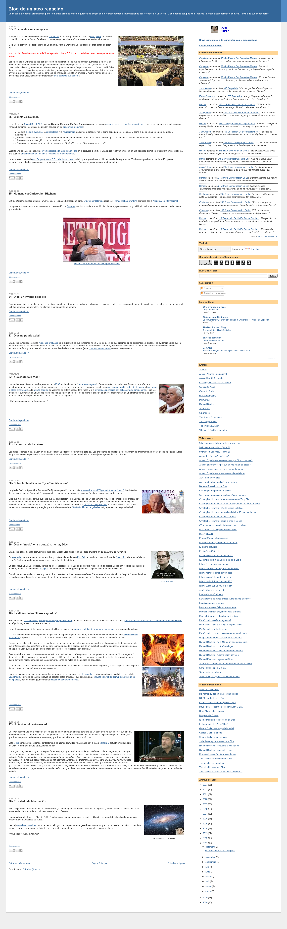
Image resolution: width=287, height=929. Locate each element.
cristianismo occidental (100, 348)
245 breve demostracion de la (238, 142)
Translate (255, 249)
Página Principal (99, 863)
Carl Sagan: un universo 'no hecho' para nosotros (222, 495)
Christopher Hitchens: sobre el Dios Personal (220, 521)
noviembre (210, 857)
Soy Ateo (207, 348)
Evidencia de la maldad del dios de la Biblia (220, 560)
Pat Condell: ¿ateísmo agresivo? (215, 620)
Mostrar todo (273, 358)
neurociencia (69, 132)
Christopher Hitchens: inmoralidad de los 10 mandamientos (227, 512)
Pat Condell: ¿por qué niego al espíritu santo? (221, 624)
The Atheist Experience (210, 417)
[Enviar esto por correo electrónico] (10, 101)
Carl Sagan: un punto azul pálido (215, 490)
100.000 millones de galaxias (86, 507)
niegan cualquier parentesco (64, 679)
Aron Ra (203, 369)
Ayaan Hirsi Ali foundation (211, 378)
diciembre (210, 847)
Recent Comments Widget (268, 236)
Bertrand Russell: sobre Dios (213, 486)
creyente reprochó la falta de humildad (58, 151)
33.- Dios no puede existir (25, 335)
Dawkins (71, 206)
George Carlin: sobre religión (213, 737)
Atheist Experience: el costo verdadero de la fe (221, 473)
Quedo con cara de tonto (214, 340)
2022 (205, 789)
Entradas (208, 288)
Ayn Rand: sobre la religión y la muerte (218, 482)
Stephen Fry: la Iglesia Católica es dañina (219, 676)
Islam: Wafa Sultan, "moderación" (215, 581)
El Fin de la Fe (88, 674)
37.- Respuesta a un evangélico (28, 29)
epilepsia (44, 568)
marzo (208, 886)
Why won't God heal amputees (214, 430)
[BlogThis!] (13, 101)
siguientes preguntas (73, 127)
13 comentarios (15, 782)
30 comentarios (15, 277)
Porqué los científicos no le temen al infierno (220, 637)
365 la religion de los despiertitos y (237, 123)
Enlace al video (167, 581)
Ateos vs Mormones (209, 689)
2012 (205, 838)
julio (207, 867)
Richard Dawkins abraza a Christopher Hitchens (97, 263)
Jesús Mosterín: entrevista (212, 590)
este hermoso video (26, 825)
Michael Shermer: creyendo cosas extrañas (220, 611)
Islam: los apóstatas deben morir (215, 577)
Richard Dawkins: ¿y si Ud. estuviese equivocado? (223, 642)
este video (17, 557)
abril (207, 881)
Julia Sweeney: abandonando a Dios (216, 741)
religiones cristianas (48, 343)
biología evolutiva (34, 132)
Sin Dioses (204, 413)
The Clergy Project (208, 421)
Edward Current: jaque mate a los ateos (218, 542)
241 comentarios (15, 357)
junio (208, 871)
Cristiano (203, 194)
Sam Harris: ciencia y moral (212, 668)
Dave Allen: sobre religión (211, 711)
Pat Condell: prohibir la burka (213, 629)
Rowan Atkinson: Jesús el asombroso (217, 754)
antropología (52, 132)
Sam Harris (204, 408)
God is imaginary (207, 395)
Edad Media (14, 677)
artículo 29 (54, 36)
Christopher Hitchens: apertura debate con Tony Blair (224, 499)
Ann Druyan (38, 159)
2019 (205, 804)
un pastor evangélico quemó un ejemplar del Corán (48, 620)
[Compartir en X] (17, 101)
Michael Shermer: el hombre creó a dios (218, 616)
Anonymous (205, 112)
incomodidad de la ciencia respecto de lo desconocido (48, 153)
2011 (205, 843)
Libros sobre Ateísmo (210, 45)
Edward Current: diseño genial (213, 538)
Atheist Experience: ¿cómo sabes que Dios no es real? (225, 460)
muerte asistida (41, 390)
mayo (208, 876)
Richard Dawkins (207, 404)
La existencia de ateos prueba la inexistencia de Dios (225, 598)
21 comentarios (15, 594)
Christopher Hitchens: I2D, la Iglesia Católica (220, 508)
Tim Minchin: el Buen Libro (212, 763)
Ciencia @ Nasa (207, 387)
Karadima (104, 743)
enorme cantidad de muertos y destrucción (94, 629)
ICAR (57, 384)
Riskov (202, 104)
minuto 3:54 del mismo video (59, 159)
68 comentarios (15, 97)
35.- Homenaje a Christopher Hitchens (32, 193)
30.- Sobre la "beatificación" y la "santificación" (38, 483)
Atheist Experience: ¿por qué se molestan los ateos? (224, 465)
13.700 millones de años (95, 504)
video (16, 743)
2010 (205, 897)
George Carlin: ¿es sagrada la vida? (216, 728)
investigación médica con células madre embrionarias (120, 390)
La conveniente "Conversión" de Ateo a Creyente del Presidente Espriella (236, 320)
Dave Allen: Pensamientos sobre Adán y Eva (220, 707)
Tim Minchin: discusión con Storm (215, 758)
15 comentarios (15, 425)
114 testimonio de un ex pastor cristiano (239, 218)
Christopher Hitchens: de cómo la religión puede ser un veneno (229, 503)
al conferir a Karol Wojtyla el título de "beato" (102, 490)
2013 (205, 833)
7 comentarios (14, 525)
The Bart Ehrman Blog (214, 327)
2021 (205, 794)
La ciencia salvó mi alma (211, 594)
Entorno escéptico (212, 337)
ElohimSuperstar (207, 96)
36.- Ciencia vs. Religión (24, 116)
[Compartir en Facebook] (21, 101)
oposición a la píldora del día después (125, 387)
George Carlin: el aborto (210, 732)
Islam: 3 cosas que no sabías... (214, 564)
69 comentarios (15, 174)
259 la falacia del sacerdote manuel (239, 58)
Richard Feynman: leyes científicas (216, 659)
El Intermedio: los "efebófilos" (213, 724)
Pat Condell (204, 400)
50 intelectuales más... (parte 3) (214, 452)
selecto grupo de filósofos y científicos (125, 124)
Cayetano (203, 58)
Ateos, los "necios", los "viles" (214, 456)
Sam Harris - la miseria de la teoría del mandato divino (225, 663)
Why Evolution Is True (214, 307)
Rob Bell (81, 557)
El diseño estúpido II (209, 551)
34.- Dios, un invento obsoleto (27, 296)
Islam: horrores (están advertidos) (215, 573)
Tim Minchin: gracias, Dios (212, 767)
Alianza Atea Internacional (165, 201)
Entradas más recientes (20, 863)
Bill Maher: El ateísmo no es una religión (218, 694)
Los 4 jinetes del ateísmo (211, 603)
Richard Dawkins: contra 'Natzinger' (216, 646)
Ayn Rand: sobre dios (209, 477)
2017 (205, 814)
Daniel (202, 159)
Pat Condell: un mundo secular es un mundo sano (223, 633)
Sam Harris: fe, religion (210, 672)
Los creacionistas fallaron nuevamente (217, 607)
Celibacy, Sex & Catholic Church (215, 382)
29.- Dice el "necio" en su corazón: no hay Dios (38, 544)
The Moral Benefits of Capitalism (217, 330)
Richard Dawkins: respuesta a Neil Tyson (219, 745)
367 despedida (230, 88)
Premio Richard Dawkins (125, 201)
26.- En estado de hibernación (27, 801)
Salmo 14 (120, 557)
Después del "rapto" (208, 715)
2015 (205, 823)
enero (208, 891)
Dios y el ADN (206, 534)
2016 (205, 818)
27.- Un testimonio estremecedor (29, 724)
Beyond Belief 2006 (32, 124)
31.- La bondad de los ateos (26, 444)
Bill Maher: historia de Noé (212, 698)
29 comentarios (15, 463)
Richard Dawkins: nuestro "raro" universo (219, 655)
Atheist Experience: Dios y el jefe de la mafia (221, 469)
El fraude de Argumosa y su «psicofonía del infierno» (226, 350)
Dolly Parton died (210, 310)
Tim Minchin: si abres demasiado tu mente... (220, 771)
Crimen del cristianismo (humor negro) (217, 702)
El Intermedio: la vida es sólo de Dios (217, 720)
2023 (205, 785)
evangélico (95, 36)
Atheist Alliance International (213, 374)
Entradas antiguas (176, 863)
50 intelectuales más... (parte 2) (214, 447)
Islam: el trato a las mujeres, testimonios (219, 568)
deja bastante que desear (66, 75)
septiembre (211, 862)
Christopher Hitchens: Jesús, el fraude (217, 516)
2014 (205, 828)
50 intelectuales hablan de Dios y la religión (220, 443)
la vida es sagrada (87, 384)
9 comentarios (14, 846)
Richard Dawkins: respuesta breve (215, 750)
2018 (205, 809)
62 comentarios (15, 316)
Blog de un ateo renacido (35, 8)
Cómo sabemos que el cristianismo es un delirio (222, 525)
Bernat (202, 178)
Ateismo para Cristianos (215, 317)
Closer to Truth (206, 391)
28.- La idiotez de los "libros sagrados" (33, 613)
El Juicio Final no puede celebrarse (216, 555)
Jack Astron (205, 88)
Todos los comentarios (214, 293)
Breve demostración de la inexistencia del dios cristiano (228, 40)
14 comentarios (15, 705)
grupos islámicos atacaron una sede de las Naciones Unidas (153, 620)
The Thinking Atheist (209, 426)
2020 (205, 799)
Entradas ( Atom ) (31, 869)
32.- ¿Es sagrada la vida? (24, 376)
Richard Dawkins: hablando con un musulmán (221, 650)
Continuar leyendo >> (19, 92)
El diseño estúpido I (208, 547)
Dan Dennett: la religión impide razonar (218, 529)
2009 (205, 902)
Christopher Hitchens (94, 201)
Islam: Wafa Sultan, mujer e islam (215, 586)
